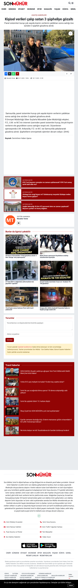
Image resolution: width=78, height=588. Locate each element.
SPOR (39, 9)
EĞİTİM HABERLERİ (10, 579)
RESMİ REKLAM (46, 556)
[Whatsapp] (39, 515)
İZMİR (4, 9)
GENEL (73, 9)
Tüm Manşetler (47, 532)
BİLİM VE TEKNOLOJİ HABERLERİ (45, 577)
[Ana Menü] (72, 3)
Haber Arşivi (46, 537)
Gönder (10, 340)
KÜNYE (7, 573)
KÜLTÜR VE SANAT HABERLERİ (29, 579)
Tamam (71, 585)
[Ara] (69, 3)
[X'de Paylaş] (9, 73)
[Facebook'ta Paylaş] (6, 73)
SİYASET (21, 9)
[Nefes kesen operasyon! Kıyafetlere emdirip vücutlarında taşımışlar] (56, 244)
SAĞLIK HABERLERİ (48, 579)
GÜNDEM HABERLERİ (45, 573)
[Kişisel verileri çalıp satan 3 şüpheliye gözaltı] (39, 50)
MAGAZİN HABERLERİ (58, 575)
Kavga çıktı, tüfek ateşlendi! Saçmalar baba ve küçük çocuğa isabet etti (55, 309)
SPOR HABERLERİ (42, 575)
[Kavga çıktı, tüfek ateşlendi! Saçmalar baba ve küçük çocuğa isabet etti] (56, 297)
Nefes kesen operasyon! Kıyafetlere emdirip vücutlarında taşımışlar (54, 256)
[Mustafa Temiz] (10, 220)
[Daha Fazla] (17, 73)
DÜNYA (65, 9)
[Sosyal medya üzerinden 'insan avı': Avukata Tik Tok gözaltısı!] (56, 270)
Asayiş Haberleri (39, 15)
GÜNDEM (12, 9)
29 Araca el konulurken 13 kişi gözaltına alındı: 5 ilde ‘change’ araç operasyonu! (21, 256)
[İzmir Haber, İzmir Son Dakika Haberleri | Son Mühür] (16, 3)
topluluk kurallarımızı (25, 347)
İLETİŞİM (15, 573)
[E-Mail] (18, 223)
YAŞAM (57, 9)
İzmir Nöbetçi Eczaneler (14, 522)
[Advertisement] (39, 95)
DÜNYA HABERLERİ (10, 577)
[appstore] (30, 545)
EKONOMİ (31, 9)
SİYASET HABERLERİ (11, 575)
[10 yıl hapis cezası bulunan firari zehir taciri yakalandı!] (21, 297)
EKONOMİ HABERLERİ (27, 575)
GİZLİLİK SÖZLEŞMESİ (28, 573)
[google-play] (48, 545)
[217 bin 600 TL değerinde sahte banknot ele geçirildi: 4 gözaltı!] (21, 270)
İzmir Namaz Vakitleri (13, 527)
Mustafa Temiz (10, 78)
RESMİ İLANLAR (32, 556)
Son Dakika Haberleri (13, 537)
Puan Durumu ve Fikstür (14, 532)
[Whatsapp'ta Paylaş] (13, 73)
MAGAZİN (48, 9)
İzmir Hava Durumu (49, 522)
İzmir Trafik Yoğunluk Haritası (52, 527)
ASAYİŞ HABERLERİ (25, 577)
